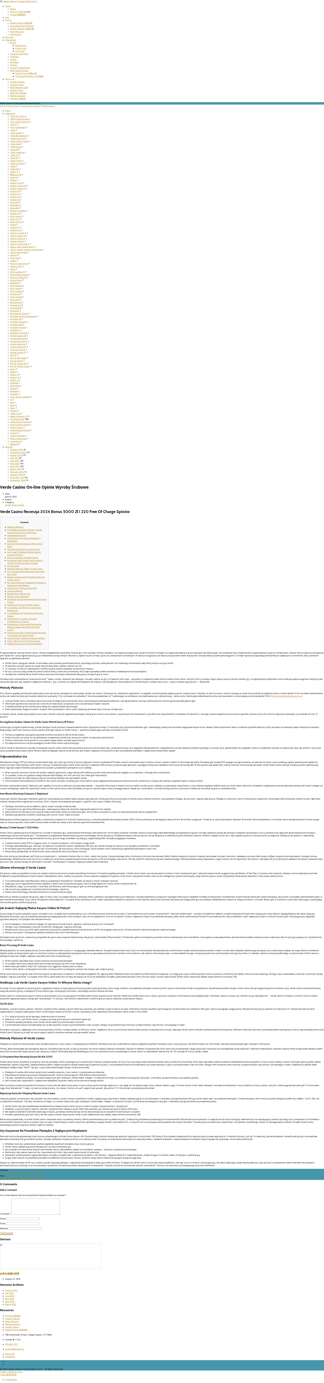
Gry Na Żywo (13, 566)
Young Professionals (20, 67)
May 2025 (14, 463)
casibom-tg (15, 230)
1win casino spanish (19, 121)
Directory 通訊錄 (18, 98)
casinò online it (17, 241)
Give (7, 17)
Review (13, 388)
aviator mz (15, 196)
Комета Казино (17, 435)
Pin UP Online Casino (20, 366)
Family (13, 42)
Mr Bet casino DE (18, 335)
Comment (5, 1213)
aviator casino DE (18, 185)
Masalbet (14, 283)
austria (13, 177)
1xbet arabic (16, 133)
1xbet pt (14, 155)
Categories (10, 113)
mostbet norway (18, 327)
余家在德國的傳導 (9, 1273)
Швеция (14, 444)
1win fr (13, 124)
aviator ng (15, 199)
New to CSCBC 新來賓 (20, 11)
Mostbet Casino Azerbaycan (23, 316)
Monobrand (16, 302)
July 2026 (9, 1293)
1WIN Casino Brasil (19, 119)
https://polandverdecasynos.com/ (286, 696)
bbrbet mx (15, 213)
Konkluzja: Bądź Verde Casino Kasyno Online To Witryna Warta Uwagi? (25, 562)
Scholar (13, 65)
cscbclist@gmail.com (14, 1349)
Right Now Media (18, 93)
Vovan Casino (16, 427)
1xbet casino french (19, 141)
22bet (13, 166)
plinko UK (14, 377)
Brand (13, 224)
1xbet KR (14, 149)
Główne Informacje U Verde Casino (23, 549)
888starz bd (15, 174)
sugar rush (15, 413)
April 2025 (15, 466)
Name (3, 1218)
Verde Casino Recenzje (18, 596)
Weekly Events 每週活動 (21, 23)
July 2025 (14, 458)
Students (14, 56)
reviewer (14, 394)
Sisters (13, 59)
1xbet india (15, 144)
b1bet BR (14, 202)
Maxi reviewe (16, 285)
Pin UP (13, 355)
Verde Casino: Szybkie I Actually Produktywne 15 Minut (22, 620)
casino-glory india (18, 252)
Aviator (13, 180)
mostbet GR (15, 319)
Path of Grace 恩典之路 (26, 73)
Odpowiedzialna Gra (16, 535)
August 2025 (16, 455)
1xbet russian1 (17, 163)
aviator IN (15, 191)
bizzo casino (16, 216)
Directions (10, 1356)
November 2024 (17, 480)
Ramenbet (15, 385)
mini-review (15, 288)
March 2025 (15, 469)
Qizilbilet (14, 383)
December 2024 (17, 477)
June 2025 (14, 460)
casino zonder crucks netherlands (26, 249)
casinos (13, 255)
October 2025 (16, 449)
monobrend (15, 305)
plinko (13, 372)
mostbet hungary (18, 322)
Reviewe (14, 391)
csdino (13, 260)
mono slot (15, 299)
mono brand (16, 297)
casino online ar (17, 238)
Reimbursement (17, 95)
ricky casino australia (20, 397)
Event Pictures (17, 31)
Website (4, 1228)
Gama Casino (16, 266)
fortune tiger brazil (19, 263)
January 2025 (16, 474)
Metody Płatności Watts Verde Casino (25, 568)
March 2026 (10, 1304)
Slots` (12, 408)
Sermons (9, 37)
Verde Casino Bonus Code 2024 (22, 588)
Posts (7, 110)
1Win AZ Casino (17, 116)
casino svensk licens (19, 244)
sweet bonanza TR (19, 416)
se (11, 399)
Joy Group (20, 51)
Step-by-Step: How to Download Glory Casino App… (23, 1173)
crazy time (15, 258)
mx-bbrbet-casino (18, 341)
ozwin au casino (17, 349)
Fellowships (10, 40)
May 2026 (9, 1298)
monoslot (14, 310)
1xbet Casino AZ (17, 138)
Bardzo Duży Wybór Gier (19, 593)
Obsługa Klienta (14, 591)
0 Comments (11, 1379)
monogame (15, 308)
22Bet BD (14, 169)
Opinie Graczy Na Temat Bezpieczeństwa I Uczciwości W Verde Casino (26, 634)
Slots (12, 405)
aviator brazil (16, 183)
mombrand (15, 294)
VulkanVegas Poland (20, 430)
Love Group (20, 48)
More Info (10, 1354)
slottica (13, 410)
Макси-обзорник (18, 438)
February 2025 (17, 472)
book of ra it (16, 222)
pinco (12, 369)
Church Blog (13, 106)
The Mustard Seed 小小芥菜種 (29, 76)
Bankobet (14, 205)
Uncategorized (17, 419)
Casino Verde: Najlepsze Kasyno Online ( (26, 638)
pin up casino (16, 360)
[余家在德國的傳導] (50, 1268)
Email (2, 1223)
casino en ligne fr (18, 233)
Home (8, 6)
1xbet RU (14, 158)
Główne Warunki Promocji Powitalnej (24, 643)
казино (13, 433)
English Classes (17, 82)
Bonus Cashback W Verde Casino (22, 557)
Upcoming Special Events (22, 26)
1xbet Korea (16, 146)
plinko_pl (14, 380)
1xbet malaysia (17, 152)
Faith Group (20, 45)
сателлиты (15, 441)
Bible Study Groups (19, 70)
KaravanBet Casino (19, 274)
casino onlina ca (17, 235)
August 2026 (11, 1290)
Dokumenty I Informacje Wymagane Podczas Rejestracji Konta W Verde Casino (24, 627)
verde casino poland (30, 106)
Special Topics (17, 90)
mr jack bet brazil (18, 338)
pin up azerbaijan (18, 358)
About (13, 9)
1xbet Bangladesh (18, 135)
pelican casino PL (18, 352)
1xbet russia (16, 160)
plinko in (14, 374)
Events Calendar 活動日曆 (22, 28)
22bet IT (14, 171)
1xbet (12, 130)
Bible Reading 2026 (19, 87)
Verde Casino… (49, 106)
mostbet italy (16, 324)
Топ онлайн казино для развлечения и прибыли (22, 1178)
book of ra (15, 219)
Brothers (14, 62)
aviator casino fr (18, 188)
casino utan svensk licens (22, 247)
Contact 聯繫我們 (18, 14)
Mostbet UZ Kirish (18, 333)
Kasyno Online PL (18, 277)
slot (12, 402)
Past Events (15, 34)
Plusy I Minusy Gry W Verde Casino (23, 641)
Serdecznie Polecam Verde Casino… (23, 605)
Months (9, 447)
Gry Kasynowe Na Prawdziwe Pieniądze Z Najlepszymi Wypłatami (26, 584)
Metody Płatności (15, 527)
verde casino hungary (20, 422)
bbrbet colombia (18, 210)
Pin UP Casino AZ (18, 363)
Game (13, 269)
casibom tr (15, 227)
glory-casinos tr (17, 272)
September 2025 (18, 452)
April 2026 (10, 1301)
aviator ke (15, 194)
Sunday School (17, 84)
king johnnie (16, 280)
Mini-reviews (16, 291)
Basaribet (14, 208)
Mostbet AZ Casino (19, 313)
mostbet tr (15, 330)
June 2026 (9, 1296)
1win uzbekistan (18, 127)
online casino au (18, 344)
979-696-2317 (11, 1344)
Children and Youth (19, 54)
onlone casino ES (18, 347)
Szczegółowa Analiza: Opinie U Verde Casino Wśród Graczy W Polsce (24, 531)
